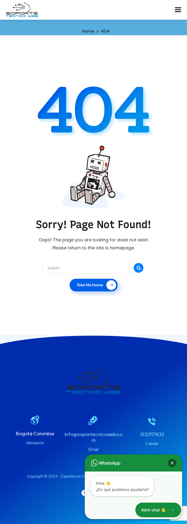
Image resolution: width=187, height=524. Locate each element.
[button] (172, 463)
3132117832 (152, 434)
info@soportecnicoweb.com (93, 437)
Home (88, 31)
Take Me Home (90, 285)
